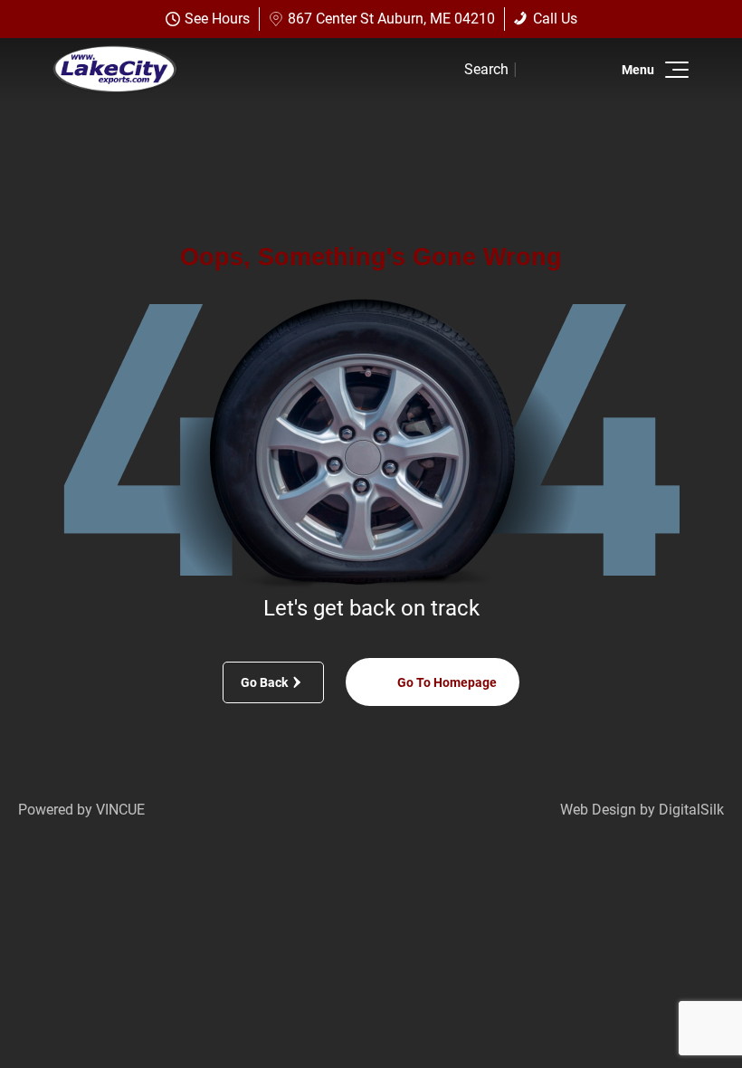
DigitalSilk (691, 809)
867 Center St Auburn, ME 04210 (391, 18)
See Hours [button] (217, 18)
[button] (674, 69)
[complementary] (687, 1013)
